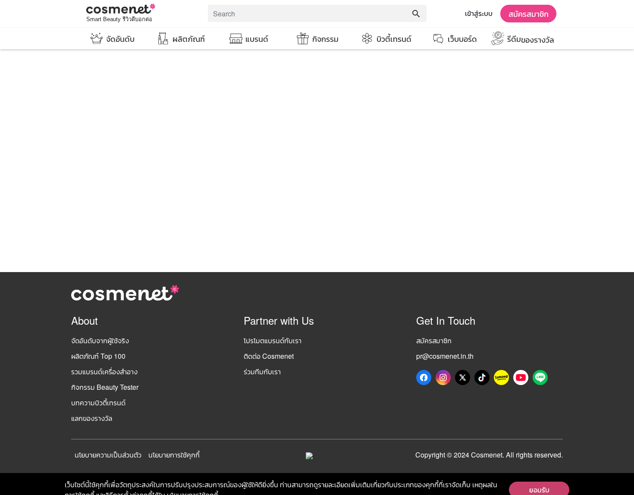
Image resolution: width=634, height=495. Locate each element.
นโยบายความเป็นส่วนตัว (108, 455)
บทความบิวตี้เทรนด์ (98, 402)
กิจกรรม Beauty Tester (104, 387)
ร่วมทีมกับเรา (262, 371)
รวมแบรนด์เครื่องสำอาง (104, 371)
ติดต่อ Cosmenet (269, 356)
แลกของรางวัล (91, 418)
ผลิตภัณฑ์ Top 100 (98, 356)
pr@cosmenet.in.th (445, 356)
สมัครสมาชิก (528, 13)
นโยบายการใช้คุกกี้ (174, 455)
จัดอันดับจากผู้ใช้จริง (100, 340)
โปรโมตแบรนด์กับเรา (272, 340)
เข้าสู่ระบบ (479, 13)
